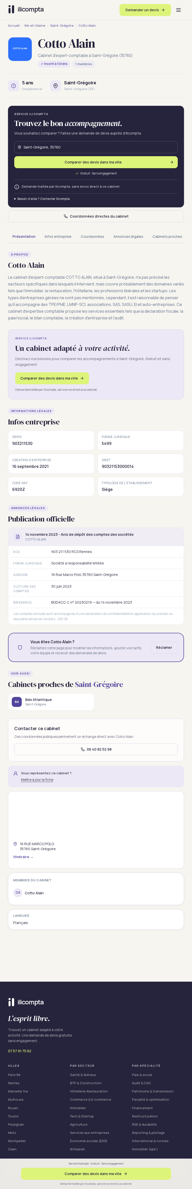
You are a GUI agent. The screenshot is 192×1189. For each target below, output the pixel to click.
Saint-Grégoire (62, 25)
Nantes (14, 1083)
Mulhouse (16, 1099)
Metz (12, 1132)
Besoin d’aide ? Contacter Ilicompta (44, 199)
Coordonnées (92, 236)
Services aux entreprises (89, 1132)
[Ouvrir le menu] (178, 9)
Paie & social (142, 1074)
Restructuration (145, 1116)
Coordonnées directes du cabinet (99, 216)
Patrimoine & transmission (153, 1091)
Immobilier (78, 1108)
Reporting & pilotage (148, 1132)
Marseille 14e (18, 1091)
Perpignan (16, 1124)
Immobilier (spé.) (145, 1149)
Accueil (14, 25)
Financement (142, 1108)
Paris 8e (14, 1074)
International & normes (150, 1141)
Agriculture (79, 1124)
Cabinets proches (167, 236)
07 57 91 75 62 (19, 1051)
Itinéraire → (23, 857)
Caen (12, 1149)
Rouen (13, 1108)
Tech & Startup (82, 1116)
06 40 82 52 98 (99, 749)
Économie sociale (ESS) (88, 1141)
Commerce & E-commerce (90, 1099)
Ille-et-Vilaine (34, 25)
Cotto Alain (87, 25)
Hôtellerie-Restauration (89, 1091)
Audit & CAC (141, 1083)
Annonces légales (128, 236)
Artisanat (77, 1149)
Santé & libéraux (83, 1074)
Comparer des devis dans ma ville (49, 378)
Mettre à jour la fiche (37, 779)
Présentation (24, 236)
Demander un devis (142, 9)
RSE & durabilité (144, 1124)
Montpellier (17, 1141)
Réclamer (164, 647)
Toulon (13, 1116)
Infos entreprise (58, 236)
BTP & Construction (86, 1083)
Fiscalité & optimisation (150, 1099)
